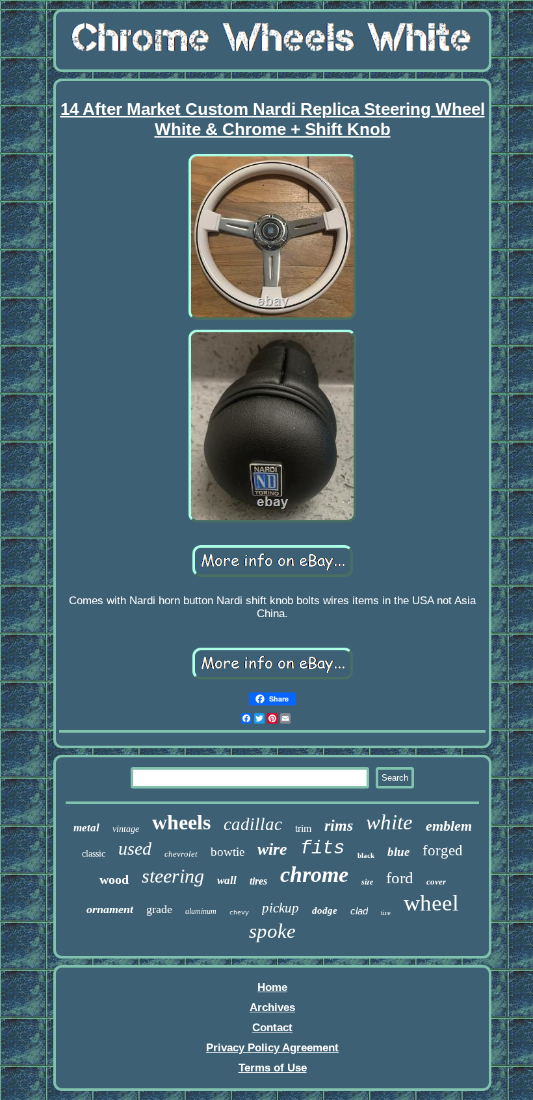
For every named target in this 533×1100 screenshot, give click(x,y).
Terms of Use (273, 1068)
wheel (431, 903)
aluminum (200, 911)
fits (322, 848)
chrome (314, 874)
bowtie (227, 852)
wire (272, 849)
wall (227, 880)
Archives (272, 1007)
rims (338, 825)
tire (386, 912)
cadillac (253, 824)
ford (399, 877)
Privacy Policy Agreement (272, 1048)
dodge (324, 910)
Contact (272, 1027)
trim (303, 828)
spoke (272, 931)
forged (442, 850)
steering (173, 875)
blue (398, 852)
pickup (280, 908)
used (134, 848)
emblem (449, 826)
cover (436, 881)
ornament (109, 909)
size (367, 881)
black (366, 855)
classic (93, 854)
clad (359, 910)
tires (258, 880)
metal (86, 828)
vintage (125, 829)
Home (272, 987)
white (389, 822)
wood (114, 879)
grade (159, 909)
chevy (239, 912)
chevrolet (181, 854)
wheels (181, 822)
